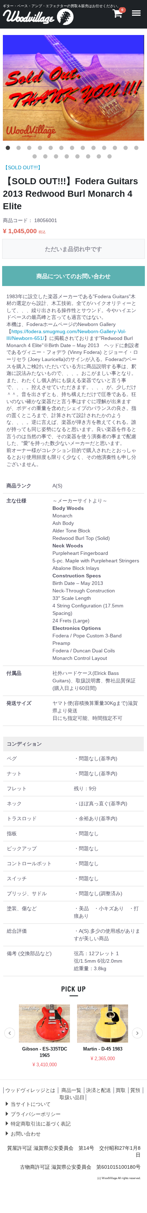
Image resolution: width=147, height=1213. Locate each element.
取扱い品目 (72, 1097)
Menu (137, 8)
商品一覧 (71, 1090)
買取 (121, 1090)
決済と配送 (98, 1090)
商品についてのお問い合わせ (73, 276)
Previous (9, 1033)
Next (137, 1033)
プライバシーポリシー (36, 1114)
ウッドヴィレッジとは (30, 1090)
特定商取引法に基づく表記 (41, 1124)
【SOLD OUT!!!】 (23, 168)
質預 (135, 1090)
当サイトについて (31, 1104)
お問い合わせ (26, 1134)
